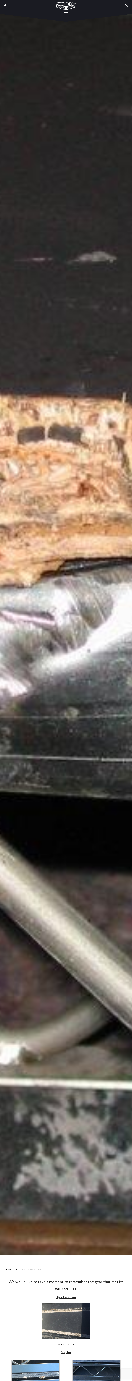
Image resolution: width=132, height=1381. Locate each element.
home (9, 1269)
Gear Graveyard (30, 1269)
